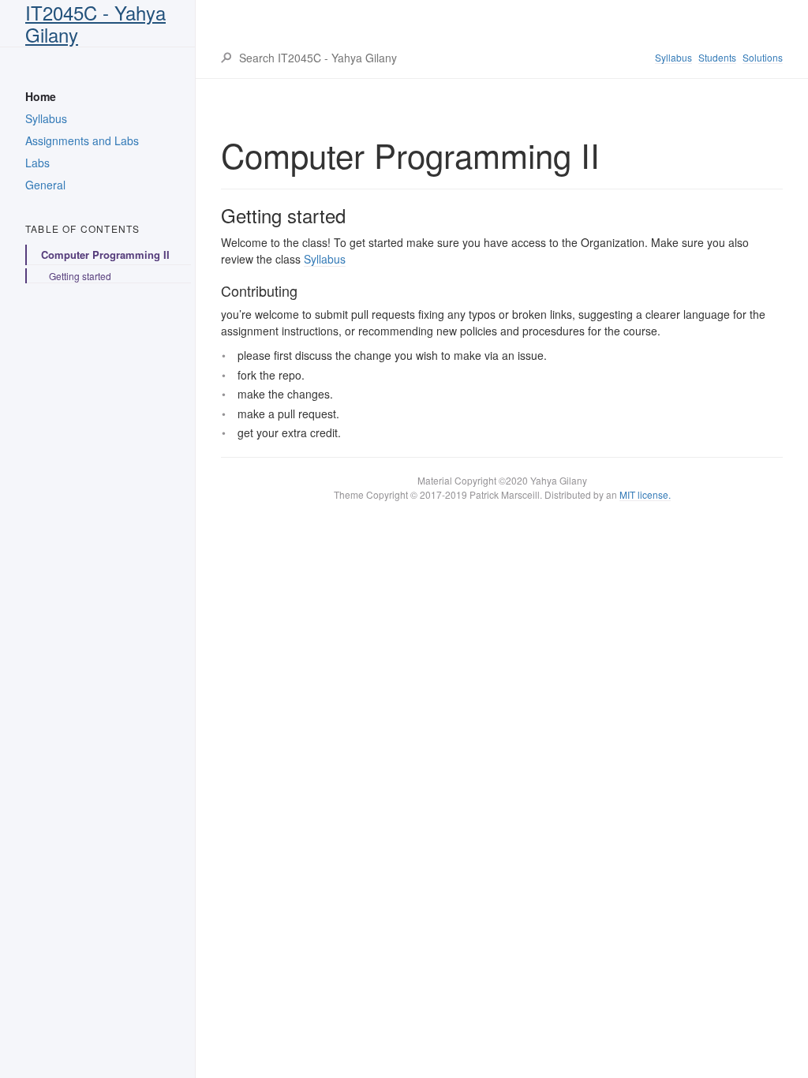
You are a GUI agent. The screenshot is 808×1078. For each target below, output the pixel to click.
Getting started (80, 276)
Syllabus (46, 118)
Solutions (763, 57)
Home (40, 96)
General (45, 185)
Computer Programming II (105, 254)
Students (717, 57)
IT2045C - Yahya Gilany (95, 23)
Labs (37, 162)
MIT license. (645, 494)
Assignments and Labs (82, 140)
